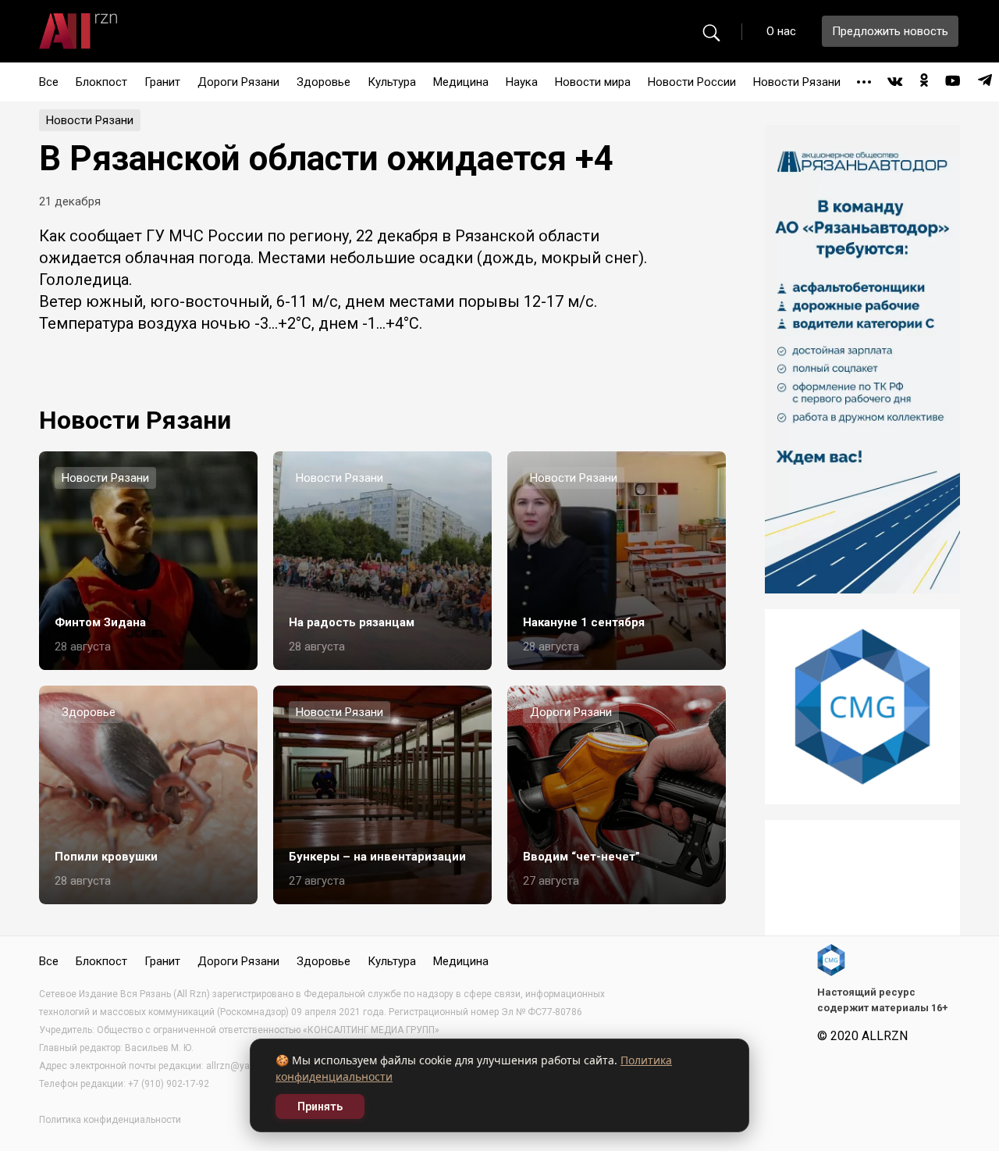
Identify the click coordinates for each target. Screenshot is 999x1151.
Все (49, 82)
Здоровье (323, 82)
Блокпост (101, 82)
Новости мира (593, 82)
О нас (781, 31)
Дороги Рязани (238, 82)
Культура (392, 82)
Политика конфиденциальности (110, 1119)
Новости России (692, 82)
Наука (522, 82)
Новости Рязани (797, 82)
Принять (320, 1106)
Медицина (461, 82)
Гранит (162, 82)
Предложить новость (890, 31)
